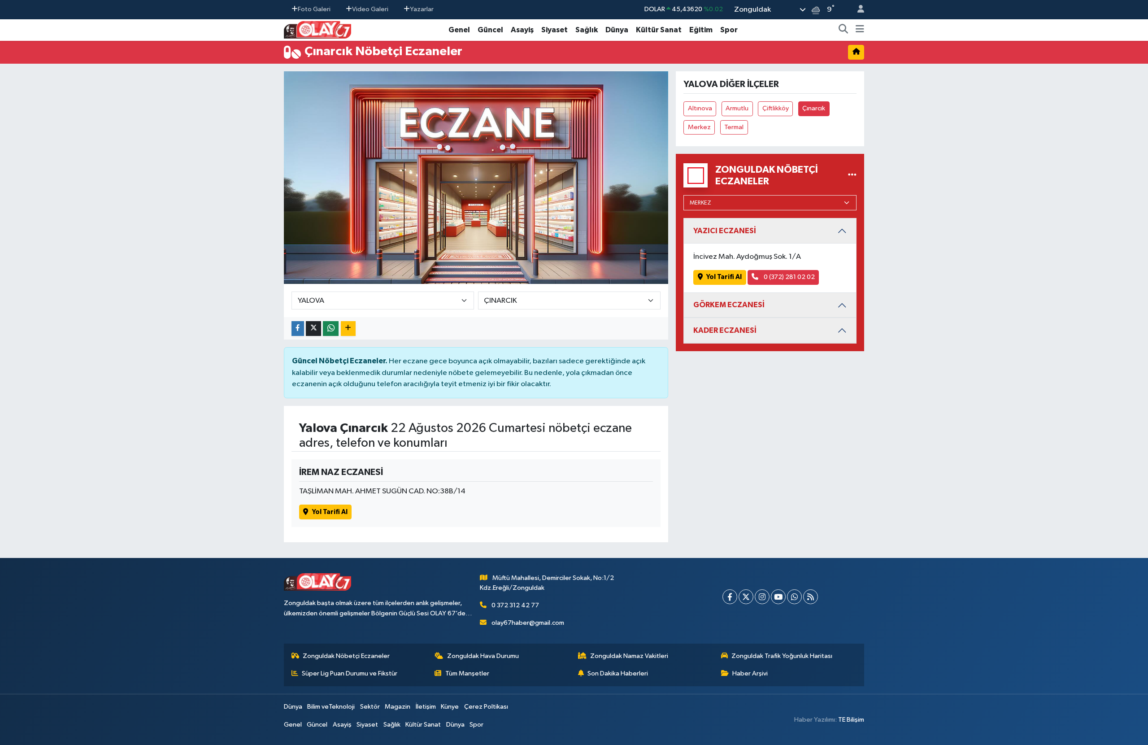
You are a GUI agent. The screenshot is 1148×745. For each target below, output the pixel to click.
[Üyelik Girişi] (857, 9)
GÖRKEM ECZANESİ (729, 305)
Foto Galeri (314, 9)
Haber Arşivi (750, 673)
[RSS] (810, 596)
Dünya (616, 30)
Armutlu (737, 108)
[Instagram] (762, 596)
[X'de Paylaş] (313, 328)
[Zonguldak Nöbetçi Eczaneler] (852, 175)
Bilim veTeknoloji (331, 706)
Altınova (700, 108)
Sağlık (586, 30)
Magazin (397, 706)
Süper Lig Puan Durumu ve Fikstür (349, 673)
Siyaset (554, 30)
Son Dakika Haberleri (617, 673)
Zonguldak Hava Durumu (483, 656)
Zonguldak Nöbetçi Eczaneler (346, 656)
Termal (734, 127)
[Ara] (843, 30)
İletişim (426, 706)
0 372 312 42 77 (515, 605)
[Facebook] (729, 596)
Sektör (370, 706)
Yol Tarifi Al (330, 512)
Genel (459, 30)
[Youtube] (778, 596)
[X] (746, 596)
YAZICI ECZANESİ (724, 231)
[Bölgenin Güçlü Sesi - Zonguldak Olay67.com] (317, 29)
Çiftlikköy (775, 108)
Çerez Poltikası (486, 706)
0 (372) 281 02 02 (788, 277)
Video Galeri (370, 9)
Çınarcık (813, 108)
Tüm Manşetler (467, 673)
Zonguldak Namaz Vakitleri (629, 656)
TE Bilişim (851, 719)
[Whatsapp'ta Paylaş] (331, 328)
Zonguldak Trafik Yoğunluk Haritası (781, 656)
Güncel (490, 30)
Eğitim (701, 30)
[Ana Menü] (860, 30)
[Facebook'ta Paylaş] (297, 328)
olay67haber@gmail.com (527, 622)
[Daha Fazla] (348, 328)
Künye (450, 706)
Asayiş (522, 30)
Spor (729, 30)
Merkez (699, 127)
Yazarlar (422, 9)
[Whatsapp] (794, 596)
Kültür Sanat (659, 30)
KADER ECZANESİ (725, 330)
